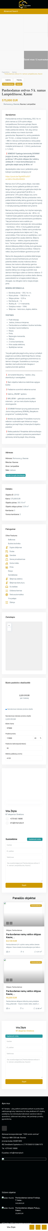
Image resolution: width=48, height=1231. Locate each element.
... (40, 947)
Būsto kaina (10, 724)
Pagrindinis (5, 72)
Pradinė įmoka (11, 734)
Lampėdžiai (31, 104)
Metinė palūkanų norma (14, 754)
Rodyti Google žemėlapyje (15, 475)
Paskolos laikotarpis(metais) (16, 744)
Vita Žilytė (11, 811)
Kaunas (23, 104)
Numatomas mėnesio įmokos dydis (18, 716)
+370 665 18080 (16, 819)
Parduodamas (8, 84)
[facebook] (4, 1128)
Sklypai (8, 930)
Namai (14, 72)
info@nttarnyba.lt (17, 823)
